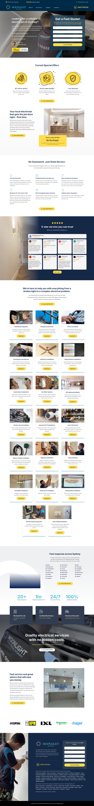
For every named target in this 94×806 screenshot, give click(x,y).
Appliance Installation (46, 778)
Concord (55, 785)
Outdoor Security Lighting (47, 776)
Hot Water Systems (63, 774)
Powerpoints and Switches (63, 773)
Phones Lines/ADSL (51, 773)
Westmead (62, 789)
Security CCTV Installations (60, 776)
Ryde (80, 787)
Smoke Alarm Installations (52, 774)
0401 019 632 (83, 7)
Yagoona (68, 789)
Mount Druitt (59, 787)
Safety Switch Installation (63, 779)
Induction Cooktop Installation (69, 778)
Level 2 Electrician (71, 776)
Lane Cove (42, 787)
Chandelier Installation (41, 779)
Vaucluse (50, 789)
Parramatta (71, 787)
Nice (74, 261)
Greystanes (72, 785)
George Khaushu (80, 240)
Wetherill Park (56, 789)
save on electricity (14, 697)
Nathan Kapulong (80, 256)
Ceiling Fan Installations (75, 773)
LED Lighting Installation (74, 774)
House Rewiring (81, 778)
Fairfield (67, 785)
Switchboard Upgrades (41, 773)
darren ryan (64, 241)
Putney (76, 787)
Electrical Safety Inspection (76, 779)
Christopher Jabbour (51, 256)
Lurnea (47, 787)
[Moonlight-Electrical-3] (16, 4)
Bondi (37, 785)
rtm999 (33, 256)
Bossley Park (42, 785)
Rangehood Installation (57, 778)
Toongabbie (38, 789)
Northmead (65, 787)
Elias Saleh (34, 240)
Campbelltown (49, 785)
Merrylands (52, 787)
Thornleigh (44, 789)
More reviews (57, 272)
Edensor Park (61, 785)
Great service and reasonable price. (49, 246)
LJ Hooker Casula (50, 240)
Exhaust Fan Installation (52, 779)
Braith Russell (65, 256)
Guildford (78, 785)
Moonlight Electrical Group (38, 235)
